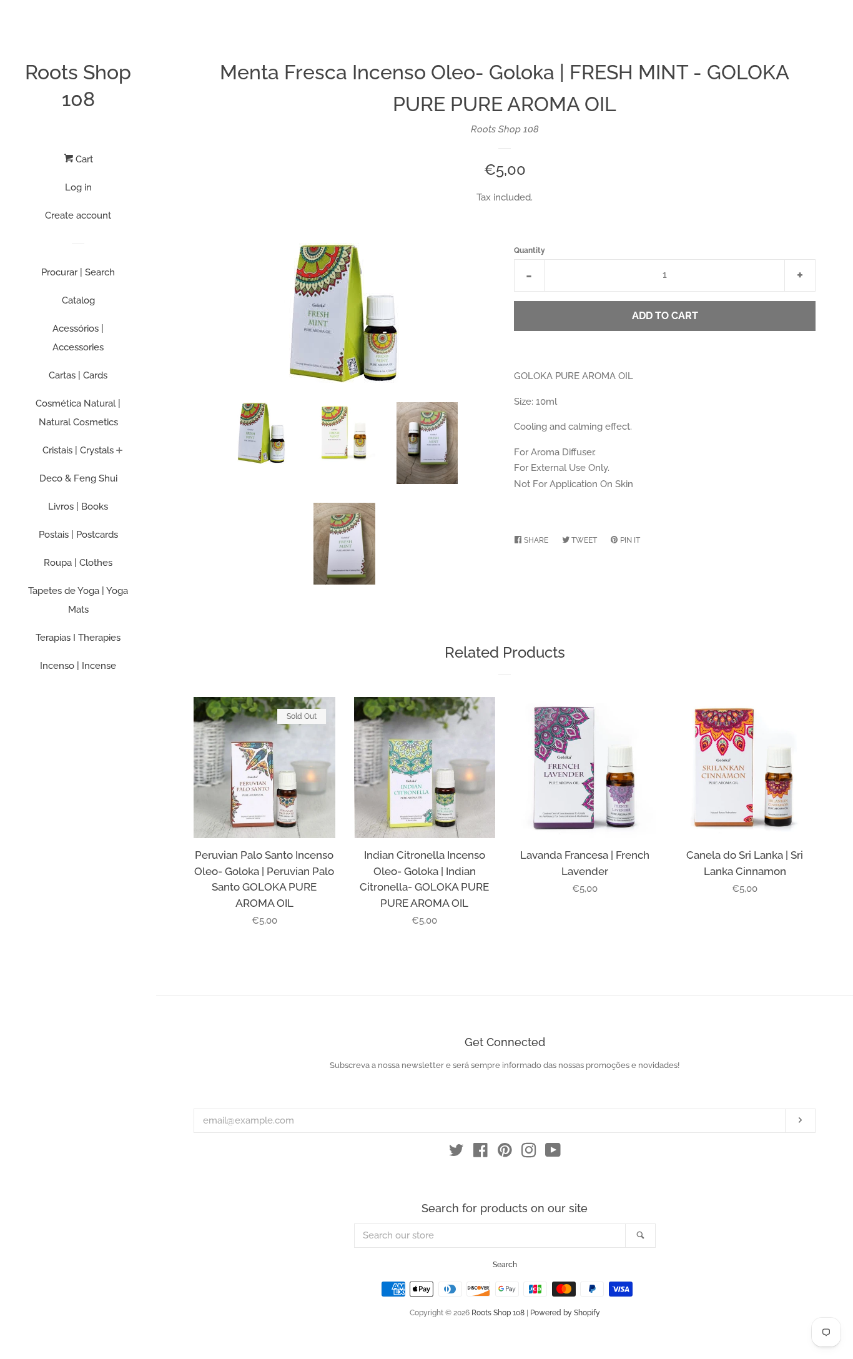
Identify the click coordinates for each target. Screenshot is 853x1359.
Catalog (78, 300)
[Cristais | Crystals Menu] (120, 451)
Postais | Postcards (78, 534)
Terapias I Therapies (78, 637)
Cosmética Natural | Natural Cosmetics (78, 413)
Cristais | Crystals (78, 450)
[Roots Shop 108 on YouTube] (553, 1153)
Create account (78, 215)
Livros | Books (78, 506)
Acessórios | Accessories (78, 338)
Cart (83, 159)
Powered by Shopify (565, 1312)
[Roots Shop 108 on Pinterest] (505, 1153)
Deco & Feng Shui (78, 478)
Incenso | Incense (78, 665)
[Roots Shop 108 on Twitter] (456, 1153)
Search (505, 1264)
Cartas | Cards (78, 375)
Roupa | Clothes (78, 562)
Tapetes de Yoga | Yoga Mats (78, 600)
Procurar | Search (78, 272)
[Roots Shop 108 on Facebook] (480, 1153)
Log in (78, 187)
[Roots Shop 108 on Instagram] (528, 1153)
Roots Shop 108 (78, 86)
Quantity (529, 250)
